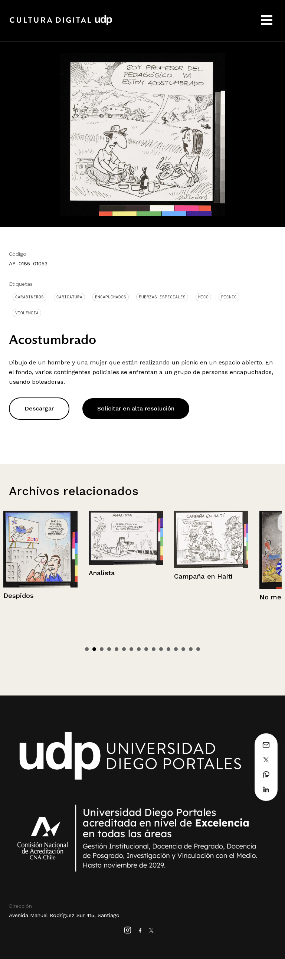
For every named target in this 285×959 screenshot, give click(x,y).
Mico (203, 297)
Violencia (27, 312)
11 (161, 649)
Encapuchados (110, 297)
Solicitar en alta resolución (135, 408)
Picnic (229, 297)
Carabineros (29, 297)
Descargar (39, 408)
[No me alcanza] (215, 550)
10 (153, 649)
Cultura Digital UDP (61, 24)
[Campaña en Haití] (129, 539)
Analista (20, 573)
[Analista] (44, 538)
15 (191, 649)
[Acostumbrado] (142, 133)
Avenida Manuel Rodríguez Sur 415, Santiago (64, 915)
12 (168, 649)
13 (176, 649)
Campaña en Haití (121, 576)
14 (183, 649)
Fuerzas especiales (162, 297)
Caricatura (69, 297)
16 (198, 649)
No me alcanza (202, 597)
